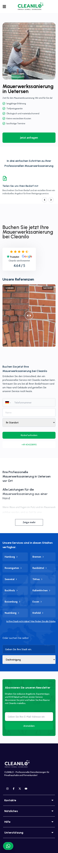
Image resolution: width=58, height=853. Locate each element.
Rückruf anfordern (29, 435)
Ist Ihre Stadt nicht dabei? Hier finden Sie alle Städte (31, 621)
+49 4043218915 (29, 444)
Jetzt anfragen (29, 137)
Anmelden (29, 725)
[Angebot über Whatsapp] (8, 846)
